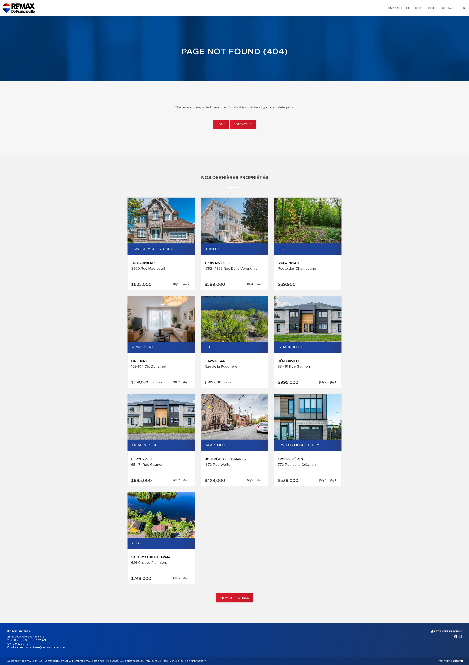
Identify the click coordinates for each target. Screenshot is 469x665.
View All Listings (234, 598)
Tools (432, 8)
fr (463, 8)
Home (221, 124)
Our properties (399, 8)
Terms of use (171, 661)
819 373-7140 (21, 644)
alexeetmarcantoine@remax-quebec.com (40, 647)
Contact (448, 8)
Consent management (193, 661)
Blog (418, 8)
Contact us (243, 124)
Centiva (457, 660)
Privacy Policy (154, 661)
